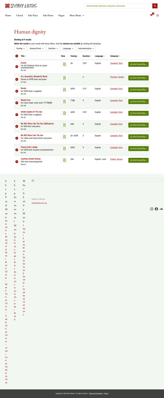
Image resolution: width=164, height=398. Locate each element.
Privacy (106, 393)
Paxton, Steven (116, 159)
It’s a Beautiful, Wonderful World (34, 77)
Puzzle (23, 63)
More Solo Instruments (15, 278)
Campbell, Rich (116, 63)
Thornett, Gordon (117, 77)
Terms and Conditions (95, 393)
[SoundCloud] (161, 209)
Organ (15, 255)
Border (23, 88)
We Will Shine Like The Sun (32, 135)
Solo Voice (6, 227)
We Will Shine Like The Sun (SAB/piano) (37, 124)
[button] (82, 15)
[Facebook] (156, 209)
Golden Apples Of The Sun (31, 112)
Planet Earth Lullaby (29, 147)
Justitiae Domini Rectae (31, 159)
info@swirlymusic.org (39, 203)
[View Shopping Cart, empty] (151, 15)
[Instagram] (151, 209)
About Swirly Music (24, 242)
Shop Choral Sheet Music (6, 252)
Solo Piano (15, 243)
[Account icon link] (157, 15)
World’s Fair (25, 100)
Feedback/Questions (24, 302)
